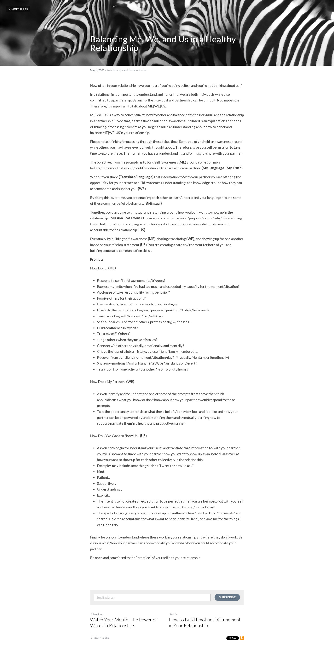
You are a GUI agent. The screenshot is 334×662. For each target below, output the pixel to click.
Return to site (19, 8)
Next (171, 614)
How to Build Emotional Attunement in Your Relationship (205, 622)
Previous (98, 614)
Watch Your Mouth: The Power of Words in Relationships (123, 622)
